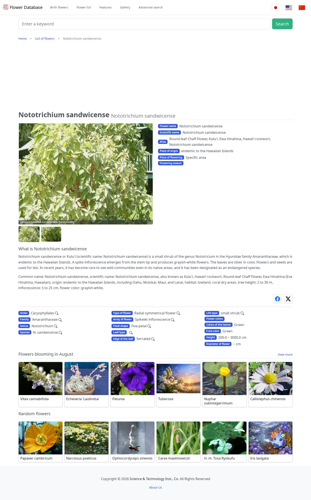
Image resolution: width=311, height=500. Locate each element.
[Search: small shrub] (242, 313)
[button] (29, 234)
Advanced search (151, 7)
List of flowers (45, 38)
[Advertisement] (155, 77)
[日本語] (276, 7)
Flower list (84, 7)
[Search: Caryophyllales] (56, 313)
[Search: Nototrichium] (55, 326)
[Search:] (131, 332)
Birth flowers (59, 7)
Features (105, 7)
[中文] (302, 7)
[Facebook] (277, 298)
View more (285, 354)
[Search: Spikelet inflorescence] (172, 319)
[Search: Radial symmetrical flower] (178, 313)
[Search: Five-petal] (149, 326)
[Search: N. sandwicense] (60, 332)
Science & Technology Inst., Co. (154, 478)
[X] (288, 298)
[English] (289, 7)
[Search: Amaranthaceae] (60, 319)
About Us (155, 487)
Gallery (125, 7)
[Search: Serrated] (153, 338)
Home (22, 38)
